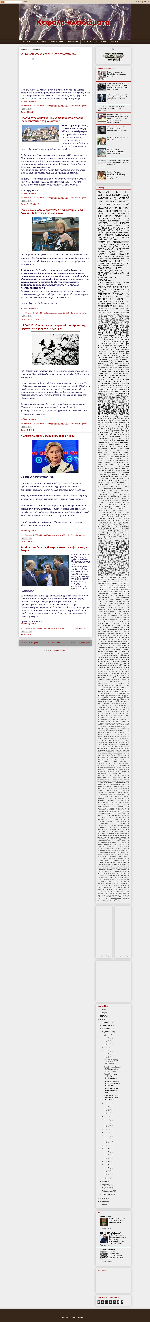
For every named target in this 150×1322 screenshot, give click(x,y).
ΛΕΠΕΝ (123, 391)
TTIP (124, 435)
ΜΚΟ (127, 407)
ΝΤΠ (116, 429)
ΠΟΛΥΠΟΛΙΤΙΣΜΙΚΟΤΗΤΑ (107, 684)
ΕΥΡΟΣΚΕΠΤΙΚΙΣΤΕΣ (104, 723)
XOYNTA (120, 696)
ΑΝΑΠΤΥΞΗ (113, 471)
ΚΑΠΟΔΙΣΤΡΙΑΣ (103, 485)
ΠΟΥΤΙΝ (120, 237)
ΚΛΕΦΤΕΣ (110, 732)
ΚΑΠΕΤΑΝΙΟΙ (122, 611)
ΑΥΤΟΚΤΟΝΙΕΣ (112, 641)
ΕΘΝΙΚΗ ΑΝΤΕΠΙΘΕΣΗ (109, 437)
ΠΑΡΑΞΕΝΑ (115, 750)
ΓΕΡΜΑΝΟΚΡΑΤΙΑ (121, 794)
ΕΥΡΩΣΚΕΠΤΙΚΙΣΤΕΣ (119, 607)
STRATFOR (110, 769)
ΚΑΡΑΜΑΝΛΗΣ (119, 541)
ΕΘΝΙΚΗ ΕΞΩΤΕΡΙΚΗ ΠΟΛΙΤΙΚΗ (113, 316)
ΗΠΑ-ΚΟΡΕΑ (113, 729)
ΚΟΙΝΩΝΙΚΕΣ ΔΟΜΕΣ (118, 837)
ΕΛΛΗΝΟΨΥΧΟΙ (105, 503)
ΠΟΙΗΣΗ (126, 429)
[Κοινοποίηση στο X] (26, 109)
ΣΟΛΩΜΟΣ (103, 885)
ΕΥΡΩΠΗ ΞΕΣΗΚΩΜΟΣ (106, 725)
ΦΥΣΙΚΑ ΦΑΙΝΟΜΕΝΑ (104, 897)
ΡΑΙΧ (102, 625)
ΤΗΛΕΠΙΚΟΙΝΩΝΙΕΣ (103, 761)
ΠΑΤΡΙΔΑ (121, 369)
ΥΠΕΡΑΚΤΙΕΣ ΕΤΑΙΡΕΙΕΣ (117, 893)
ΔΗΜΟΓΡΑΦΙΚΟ (103, 561)
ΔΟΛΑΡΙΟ (101, 647)
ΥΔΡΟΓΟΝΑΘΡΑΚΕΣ (107, 306)
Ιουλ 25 (107, 1057)
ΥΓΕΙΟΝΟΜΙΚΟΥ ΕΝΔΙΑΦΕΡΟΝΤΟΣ (115, 423)
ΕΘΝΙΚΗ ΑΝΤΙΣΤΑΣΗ (110, 324)
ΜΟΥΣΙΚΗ (101, 672)
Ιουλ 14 (107, 1136)
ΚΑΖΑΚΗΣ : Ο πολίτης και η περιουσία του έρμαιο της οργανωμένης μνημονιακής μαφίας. (53, 327)
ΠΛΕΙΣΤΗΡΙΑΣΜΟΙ (106, 282)
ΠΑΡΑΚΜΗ (112, 868)
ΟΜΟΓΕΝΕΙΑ (123, 742)
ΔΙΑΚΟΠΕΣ (101, 800)
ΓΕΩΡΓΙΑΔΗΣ (102, 595)
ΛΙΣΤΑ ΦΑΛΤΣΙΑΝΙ (120, 736)
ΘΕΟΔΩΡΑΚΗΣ (123, 419)
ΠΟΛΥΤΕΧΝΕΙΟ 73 (105, 754)
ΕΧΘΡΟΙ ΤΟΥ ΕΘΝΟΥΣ (116, 727)
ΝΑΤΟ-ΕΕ (121, 852)
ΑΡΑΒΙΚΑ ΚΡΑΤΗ (112, 781)
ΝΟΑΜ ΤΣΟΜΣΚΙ (104, 462)
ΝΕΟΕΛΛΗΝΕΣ (110, 856)
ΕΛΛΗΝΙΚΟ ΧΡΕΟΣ (113, 225)
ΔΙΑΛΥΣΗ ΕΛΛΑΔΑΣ (119, 561)
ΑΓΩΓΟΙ (100, 497)
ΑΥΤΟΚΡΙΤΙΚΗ (113, 785)
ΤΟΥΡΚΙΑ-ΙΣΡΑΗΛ (122, 585)
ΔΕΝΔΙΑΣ (116, 796)
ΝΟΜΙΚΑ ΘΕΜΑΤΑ (103, 860)
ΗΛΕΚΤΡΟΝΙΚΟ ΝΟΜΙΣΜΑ (119, 660)
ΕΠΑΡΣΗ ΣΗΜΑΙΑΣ (107, 817)
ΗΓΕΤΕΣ (100, 482)
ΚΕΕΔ (116, 523)
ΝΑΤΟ (120, 439)
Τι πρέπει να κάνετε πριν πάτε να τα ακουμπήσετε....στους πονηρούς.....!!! (118, 163)
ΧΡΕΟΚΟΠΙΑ (102, 395)
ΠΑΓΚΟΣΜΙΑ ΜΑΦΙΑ (108, 866)
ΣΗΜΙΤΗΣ (101, 411)
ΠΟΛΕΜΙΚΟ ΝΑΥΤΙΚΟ (117, 373)
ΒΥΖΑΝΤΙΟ (101, 790)
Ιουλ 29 (107, 1044)
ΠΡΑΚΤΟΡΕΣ (112, 873)
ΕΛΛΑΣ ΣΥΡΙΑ (103, 654)
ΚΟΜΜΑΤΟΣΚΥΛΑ (104, 511)
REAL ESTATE (119, 344)
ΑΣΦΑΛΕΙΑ (101, 701)
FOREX (119, 767)
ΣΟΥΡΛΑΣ (123, 885)
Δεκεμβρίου (106, 1022)
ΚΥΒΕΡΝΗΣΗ (123, 287)
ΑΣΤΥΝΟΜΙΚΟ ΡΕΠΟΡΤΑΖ (119, 338)
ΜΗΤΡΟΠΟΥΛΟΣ (103, 738)
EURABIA (123, 535)
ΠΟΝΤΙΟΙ (120, 621)
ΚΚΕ (116, 835)
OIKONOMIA (121, 495)
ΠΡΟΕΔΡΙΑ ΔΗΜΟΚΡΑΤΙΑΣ (113, 409)
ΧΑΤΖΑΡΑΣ (101, 555)
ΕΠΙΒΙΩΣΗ (114, 399)
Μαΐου (104, 1181)
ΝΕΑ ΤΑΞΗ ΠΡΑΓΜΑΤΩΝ (120, 487)
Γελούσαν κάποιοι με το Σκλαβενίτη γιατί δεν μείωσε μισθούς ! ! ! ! (117, 74)
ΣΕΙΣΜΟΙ (105, 431)
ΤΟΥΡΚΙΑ (102, 254)
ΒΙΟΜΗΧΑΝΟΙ (122, 701)
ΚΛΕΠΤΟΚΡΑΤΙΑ (120, 442)
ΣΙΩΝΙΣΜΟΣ (114, 411)
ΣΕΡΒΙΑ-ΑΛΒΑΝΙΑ (124, 883)
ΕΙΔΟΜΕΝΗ (121, 806)
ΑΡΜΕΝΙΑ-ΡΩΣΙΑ (124, 781)
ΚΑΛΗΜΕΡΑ (112, 833)
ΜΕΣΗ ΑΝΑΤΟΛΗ (113, 850)
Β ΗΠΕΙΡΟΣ (125, 641)
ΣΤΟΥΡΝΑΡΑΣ (103, 336)
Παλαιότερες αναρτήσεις (80, 643)
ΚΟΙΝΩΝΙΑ (30, 112)
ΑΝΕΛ (124, 775)
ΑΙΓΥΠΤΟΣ (110, 591)
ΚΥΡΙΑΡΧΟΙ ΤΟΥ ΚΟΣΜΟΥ (118, 843)
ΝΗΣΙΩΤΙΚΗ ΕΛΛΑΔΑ (106, 858)
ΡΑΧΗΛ (110, 531)
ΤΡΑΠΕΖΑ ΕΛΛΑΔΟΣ (107, 587)
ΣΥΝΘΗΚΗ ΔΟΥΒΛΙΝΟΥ (105, 759)
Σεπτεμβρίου (107, 1028)
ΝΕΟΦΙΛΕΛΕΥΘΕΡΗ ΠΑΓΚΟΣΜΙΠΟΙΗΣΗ (112, 460)
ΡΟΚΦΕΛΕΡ (125, 877)
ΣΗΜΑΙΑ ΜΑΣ (119, 431)
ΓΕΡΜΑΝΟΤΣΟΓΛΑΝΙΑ (105, 539)
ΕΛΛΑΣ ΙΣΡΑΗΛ (103, 501)
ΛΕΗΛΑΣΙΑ (101, 668)
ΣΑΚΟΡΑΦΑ (101, 883)
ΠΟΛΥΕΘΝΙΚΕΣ (113, 682)
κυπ (117, 901)
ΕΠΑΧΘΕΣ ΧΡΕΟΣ (104, 721)
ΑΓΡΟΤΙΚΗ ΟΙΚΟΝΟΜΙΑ (110, 330)
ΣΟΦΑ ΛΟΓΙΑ (101, 42)
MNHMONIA (105, 362)
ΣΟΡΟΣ (126, 322)
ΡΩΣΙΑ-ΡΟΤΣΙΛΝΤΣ (106, 881)
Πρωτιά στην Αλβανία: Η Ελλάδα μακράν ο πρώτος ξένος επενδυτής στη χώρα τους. (52, 119)
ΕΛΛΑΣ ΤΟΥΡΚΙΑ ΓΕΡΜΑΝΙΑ (113, 567)
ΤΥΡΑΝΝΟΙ (117, 891)
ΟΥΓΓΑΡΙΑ (111, 579)
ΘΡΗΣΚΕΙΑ (102, 301)
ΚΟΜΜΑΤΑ (116, 664)
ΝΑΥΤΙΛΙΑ (113, 619)
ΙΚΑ (102, 662)
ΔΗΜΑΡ (123, 559)
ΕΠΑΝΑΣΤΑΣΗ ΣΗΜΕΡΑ (107, 391)
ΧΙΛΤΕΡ (113, 899)
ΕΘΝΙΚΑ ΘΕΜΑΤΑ (117, 201)
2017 (102, 1016)
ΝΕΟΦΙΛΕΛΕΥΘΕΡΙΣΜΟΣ (113, 489)
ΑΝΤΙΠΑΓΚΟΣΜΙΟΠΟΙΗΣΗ (117, 519)
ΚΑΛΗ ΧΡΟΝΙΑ (120, 662)
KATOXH (113, 346)
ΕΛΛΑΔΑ (101, 332)
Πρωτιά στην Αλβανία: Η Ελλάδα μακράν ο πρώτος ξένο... (112, 1069)
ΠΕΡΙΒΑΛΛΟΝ (103, 581)
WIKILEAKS (102, 471)
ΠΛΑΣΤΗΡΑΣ (119, 581)
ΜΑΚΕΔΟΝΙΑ (107, 387)
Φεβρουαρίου (107, 1191)
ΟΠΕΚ (122, 864)
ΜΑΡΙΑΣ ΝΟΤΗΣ (104, 369)
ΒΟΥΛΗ (100, 354)
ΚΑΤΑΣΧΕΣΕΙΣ (104, 280)
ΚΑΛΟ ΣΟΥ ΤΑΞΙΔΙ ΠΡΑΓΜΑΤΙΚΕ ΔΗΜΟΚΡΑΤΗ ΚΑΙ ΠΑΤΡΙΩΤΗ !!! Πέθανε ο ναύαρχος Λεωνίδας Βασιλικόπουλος (117, 118)
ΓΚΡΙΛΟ (113, 559)
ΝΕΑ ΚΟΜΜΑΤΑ (110, 854)
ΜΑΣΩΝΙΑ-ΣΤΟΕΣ (119, 336)
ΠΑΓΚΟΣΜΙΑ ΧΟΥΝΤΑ (110, 746)
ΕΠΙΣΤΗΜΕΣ (122, 817)
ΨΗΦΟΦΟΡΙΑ (102, 901)
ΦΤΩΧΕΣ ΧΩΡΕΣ (102, 763)
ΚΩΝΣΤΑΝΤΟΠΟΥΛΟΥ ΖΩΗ (108, 407)
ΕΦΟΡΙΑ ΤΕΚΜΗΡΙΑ (117, 825)
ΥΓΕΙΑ (100, 259)
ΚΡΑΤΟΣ (100, 734)
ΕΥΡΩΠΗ (122, 413)
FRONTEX (112, 696)
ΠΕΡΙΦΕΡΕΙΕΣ (121, 870)
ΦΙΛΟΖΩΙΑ (101, 692)
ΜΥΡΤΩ (113, 852)
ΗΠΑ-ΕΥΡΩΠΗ (120, 456)
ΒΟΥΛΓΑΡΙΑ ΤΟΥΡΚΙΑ (111, 788)
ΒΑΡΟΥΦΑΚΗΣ (103, 360)
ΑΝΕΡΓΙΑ (126, 555)
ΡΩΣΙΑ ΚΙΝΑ (101, 756)
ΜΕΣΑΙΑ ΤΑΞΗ (122, 848)
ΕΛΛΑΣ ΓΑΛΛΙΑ (114, 649)
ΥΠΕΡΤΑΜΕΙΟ (102, 895)
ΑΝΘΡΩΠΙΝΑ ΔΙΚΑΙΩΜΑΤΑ (117, 637)
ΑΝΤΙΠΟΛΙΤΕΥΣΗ (104, 639)
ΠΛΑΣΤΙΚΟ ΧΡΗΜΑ (103, 871)
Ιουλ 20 (107, 1116)
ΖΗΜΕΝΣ (103, 660)
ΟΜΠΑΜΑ (103, 515)
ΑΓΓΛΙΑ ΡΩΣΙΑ (112, 771)
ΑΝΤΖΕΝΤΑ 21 (102, 779)
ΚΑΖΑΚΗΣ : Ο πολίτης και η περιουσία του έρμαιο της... (112, 1083)
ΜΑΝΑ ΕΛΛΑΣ (123, 846)
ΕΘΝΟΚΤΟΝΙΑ (113, 647)
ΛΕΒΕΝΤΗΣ (125, 613)
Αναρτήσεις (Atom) (60, 650)
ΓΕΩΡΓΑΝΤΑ (101, 705)
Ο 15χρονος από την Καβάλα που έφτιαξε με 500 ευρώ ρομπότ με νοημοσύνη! (111, 108)
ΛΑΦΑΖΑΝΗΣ (122, 666)
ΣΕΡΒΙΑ (126, 448)
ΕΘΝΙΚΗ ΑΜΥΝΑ (57, 42)
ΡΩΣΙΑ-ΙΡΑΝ (125, 879)
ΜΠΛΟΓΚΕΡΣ (102, 619)
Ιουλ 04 (107, 1164)
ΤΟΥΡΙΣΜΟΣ (102, 553)
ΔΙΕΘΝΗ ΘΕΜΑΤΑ (108, 292)
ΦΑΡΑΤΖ (122, 393)
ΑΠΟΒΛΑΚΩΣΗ (120, 639)
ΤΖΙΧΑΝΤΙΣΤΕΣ (121, 690)
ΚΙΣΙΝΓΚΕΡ (105, 421)
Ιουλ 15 (107, 1132)
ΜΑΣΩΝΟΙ (100, 848)
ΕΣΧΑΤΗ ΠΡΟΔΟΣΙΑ (107, 571)
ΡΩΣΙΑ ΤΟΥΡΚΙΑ (122, 328)
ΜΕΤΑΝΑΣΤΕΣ (122, 247)
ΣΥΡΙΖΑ (111, 308)
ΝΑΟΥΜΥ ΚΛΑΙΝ (119, 674)
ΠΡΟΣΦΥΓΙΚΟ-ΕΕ (112, 529)
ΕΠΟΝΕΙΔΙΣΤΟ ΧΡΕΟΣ (118, 819)
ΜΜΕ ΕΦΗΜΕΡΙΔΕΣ (116, 513)
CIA (128, 633)
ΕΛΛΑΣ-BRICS (117, 715)
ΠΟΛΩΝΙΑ (122, 684)
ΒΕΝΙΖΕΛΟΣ (108, 244)
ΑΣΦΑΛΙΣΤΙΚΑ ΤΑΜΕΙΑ (117, 332)
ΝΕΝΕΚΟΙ (123, 619)
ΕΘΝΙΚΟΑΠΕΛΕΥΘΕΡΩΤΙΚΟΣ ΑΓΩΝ (111, 312)
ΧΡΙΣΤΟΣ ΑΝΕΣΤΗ (115, 589)
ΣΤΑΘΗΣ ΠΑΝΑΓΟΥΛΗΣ (105, 887)
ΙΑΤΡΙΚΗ (107, 829)
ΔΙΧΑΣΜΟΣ (123, 800)
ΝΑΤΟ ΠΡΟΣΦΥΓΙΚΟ (121, 575)
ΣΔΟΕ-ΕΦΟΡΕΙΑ (121, 756)
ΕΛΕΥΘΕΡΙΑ (121, 499)
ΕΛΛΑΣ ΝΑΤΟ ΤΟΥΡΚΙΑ (114, 713)
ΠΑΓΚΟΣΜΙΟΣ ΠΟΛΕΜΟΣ (110, 294)
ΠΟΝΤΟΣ (104, 549)
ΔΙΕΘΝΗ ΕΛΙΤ (102, 563)
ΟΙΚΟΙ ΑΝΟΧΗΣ (123, 446)
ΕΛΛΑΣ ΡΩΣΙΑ (117, 318)
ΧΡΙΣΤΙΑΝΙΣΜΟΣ (122, 899)
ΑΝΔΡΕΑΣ (113, 775)
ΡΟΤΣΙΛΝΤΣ (114, 314)
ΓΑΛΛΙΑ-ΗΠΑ (111, 790)
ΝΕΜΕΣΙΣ (120, 854)
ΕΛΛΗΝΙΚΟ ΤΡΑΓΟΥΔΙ (118, 717)
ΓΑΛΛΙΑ (100, 334)
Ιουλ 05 (107, 1161)
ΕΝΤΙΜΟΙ (126, 816)
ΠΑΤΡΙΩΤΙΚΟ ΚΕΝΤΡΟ (105, 870)
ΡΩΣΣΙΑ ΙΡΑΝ (121, 881)
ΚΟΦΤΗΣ (114, 839)
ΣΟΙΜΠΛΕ (102, 270)
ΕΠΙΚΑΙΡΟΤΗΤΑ (103, 442)
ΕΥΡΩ (100, 318)
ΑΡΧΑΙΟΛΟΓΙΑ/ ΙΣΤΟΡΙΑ (110, 261)
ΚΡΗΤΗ (121, 485)
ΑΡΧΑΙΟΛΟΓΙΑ (119, 358)
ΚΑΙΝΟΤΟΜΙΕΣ (102, 833)
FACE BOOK (104, 635)
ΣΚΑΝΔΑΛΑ (108, 249)
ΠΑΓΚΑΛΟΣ (113, 515)
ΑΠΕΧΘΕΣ (123, 700)
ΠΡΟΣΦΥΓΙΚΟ (119, 326)
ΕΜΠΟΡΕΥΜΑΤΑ (123, 569)
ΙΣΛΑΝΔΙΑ (125, 521)
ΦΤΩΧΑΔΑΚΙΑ (103, 535)
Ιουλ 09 (107, 1148)
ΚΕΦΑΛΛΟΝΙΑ (122, 731)
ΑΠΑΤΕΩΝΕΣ (122, 591)
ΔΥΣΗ (123, 707)
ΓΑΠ (127, 263)
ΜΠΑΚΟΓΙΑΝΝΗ (120, 617)
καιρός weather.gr (104, 956)
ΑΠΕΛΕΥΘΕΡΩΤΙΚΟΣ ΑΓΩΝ (113, 342)
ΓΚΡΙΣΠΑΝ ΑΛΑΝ (121, 705)
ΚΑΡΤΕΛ (100, 731)
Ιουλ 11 (107, 1142)
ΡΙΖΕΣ (118, 877)
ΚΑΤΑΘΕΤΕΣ (102, 545)
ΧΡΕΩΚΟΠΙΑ (102, 383)
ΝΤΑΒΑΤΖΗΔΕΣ (103, 429)
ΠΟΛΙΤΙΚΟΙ (102, 346)
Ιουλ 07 (107, 1155)
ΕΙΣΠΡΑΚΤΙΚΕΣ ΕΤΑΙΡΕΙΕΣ (106, 808)
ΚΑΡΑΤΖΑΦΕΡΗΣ (104, 543)
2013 (102, 1205)
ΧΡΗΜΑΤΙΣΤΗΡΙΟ (120, 469)
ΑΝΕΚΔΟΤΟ (125, 698)
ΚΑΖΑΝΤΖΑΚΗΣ (105, 523)
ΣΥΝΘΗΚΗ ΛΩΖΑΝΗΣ (119, 688)
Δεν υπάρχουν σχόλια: (79, 106)
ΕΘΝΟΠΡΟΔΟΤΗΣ (116, 711)
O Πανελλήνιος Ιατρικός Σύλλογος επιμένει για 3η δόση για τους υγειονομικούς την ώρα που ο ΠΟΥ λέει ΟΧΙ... (117, 1239)
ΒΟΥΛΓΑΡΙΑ (125, 471)
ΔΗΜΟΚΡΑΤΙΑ (103, 397)
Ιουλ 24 (107, 1103)
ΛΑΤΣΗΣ (121, 844)
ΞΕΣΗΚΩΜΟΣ (103, 344)
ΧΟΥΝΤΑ (116, 433)
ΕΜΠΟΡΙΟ (101, 314)
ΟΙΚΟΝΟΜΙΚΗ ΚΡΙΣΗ (106, 393)
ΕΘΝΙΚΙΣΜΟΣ (105, 709)
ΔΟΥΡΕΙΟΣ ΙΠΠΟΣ (112, 802)
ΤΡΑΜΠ (100, 338)
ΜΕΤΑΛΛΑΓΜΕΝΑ (104, 575)
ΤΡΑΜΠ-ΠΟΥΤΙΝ (120, 631)
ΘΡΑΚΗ (126, 314)
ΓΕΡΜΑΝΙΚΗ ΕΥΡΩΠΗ (108, 263)
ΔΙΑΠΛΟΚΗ (110, 645)
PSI (114, 635)
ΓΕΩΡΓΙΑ (122, 403)
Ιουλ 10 (107, 1145)
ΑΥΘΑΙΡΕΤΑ (111, 701)
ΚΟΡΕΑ (126, 383)
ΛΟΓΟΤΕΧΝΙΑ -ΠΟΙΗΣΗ (120, 385)
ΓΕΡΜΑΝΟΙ (103, 214)
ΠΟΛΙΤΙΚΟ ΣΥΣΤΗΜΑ (121, 680)
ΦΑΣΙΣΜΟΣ (113, 895)
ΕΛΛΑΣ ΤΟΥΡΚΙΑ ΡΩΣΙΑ (114, 812)
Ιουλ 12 (107, 1139)
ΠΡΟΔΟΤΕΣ (105, 322)
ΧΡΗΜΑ (113, 535)
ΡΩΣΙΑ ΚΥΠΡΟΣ (115, 879)
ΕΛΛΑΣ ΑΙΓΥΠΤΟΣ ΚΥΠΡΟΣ (106, 810)
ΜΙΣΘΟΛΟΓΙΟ (115, 738)
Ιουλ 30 (107, 1041)
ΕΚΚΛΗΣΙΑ (116, 475)
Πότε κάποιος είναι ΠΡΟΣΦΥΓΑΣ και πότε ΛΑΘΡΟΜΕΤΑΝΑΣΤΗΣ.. (116, 151)
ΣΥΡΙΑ (104, 356)
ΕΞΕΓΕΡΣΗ (115, 383)
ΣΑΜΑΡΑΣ (106, 266)
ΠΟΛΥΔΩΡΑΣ (102, 583)
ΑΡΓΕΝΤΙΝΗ (102, 559)
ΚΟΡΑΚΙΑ (125, 664)
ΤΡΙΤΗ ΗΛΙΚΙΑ (117, 889)
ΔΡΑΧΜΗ (116, 371)
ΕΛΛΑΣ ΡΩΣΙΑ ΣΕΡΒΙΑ (117, 652)
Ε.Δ (124, 330)
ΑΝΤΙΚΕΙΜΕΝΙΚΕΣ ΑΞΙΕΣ (108, 700)
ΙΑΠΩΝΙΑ (100, 829)
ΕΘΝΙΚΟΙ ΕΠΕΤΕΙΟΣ (119, 709)
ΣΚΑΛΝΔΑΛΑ (114, 627)
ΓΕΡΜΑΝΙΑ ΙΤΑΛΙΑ (106, 794)
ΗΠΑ (105, 299)
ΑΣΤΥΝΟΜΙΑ (102, 441)
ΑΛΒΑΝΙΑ (119, 395)
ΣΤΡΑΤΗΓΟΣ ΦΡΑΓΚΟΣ (118, 758)
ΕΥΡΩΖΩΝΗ (118, 304)
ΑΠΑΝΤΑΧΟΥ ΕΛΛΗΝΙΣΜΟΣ (113, 557)
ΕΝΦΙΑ (111, 340)
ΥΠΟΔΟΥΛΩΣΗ (121, 517)
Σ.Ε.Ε (111, 756)
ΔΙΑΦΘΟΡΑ (122, 645)
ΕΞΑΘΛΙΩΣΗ (106, 478)
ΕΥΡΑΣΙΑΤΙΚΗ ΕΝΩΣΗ (105, 821)
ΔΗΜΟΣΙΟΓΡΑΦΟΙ (108, 473)
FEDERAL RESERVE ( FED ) (106, 767)
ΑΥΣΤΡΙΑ (101, 641)
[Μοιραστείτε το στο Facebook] (28, 109)
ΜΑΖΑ (119, 458)
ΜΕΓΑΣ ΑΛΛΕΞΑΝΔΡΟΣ (109, 444)
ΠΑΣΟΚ (105, 358)
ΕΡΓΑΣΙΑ (119, 270)
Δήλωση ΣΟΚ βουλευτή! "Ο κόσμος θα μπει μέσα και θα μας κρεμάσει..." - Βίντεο (117, 97)
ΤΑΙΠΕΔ (106, 237)
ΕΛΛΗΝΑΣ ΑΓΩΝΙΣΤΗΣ (119, 656)
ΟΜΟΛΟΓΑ (101, 678)
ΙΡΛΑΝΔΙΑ (124, 829)
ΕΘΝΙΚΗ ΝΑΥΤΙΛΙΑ (122, 379)
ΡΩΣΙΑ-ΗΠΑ (102, 375)
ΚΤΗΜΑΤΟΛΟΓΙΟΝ (120, 734)
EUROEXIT (112, 765)
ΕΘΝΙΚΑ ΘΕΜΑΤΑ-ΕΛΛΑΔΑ (110, 1233)
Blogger (85, 1317)
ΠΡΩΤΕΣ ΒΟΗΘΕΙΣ (105, 875)
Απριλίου (105, 1185)
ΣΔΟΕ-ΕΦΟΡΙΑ (104, 287)
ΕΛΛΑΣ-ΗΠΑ (113, 476)
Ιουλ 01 (107, 1174)
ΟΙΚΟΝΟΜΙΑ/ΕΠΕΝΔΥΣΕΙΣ (117, 235)
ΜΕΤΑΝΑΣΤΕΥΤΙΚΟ (105, 446)
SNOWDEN (101, 769)
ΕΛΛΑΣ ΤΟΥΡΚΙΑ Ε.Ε (117, 603)
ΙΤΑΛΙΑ (116, 322)
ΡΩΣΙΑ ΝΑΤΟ (104, 415)
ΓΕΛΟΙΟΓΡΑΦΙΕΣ (103, 792)
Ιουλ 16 (107, 1129)
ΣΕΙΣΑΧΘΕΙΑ (101, 758)
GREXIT (114, 435)
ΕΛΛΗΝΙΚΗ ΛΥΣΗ (120, 814)
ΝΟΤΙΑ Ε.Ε (123, 860)
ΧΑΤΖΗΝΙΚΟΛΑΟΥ (104, 694)
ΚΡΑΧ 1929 (121, 841)
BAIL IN (126, 433)
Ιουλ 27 (107, 1051)
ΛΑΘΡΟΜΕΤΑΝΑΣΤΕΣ (107, 277)
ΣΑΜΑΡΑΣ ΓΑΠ (111, 883)
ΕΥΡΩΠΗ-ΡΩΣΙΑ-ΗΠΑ (121, 503)
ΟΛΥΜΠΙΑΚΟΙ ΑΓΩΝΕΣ (110, 864)
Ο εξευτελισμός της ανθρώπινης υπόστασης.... (49, 53)
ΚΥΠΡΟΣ (123, 198)
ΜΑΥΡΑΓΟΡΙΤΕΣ (120, 525)
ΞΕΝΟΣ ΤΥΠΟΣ (115, 862)
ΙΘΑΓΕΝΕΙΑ (115, 829)
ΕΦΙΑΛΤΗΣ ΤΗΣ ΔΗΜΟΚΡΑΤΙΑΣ (111, 609)
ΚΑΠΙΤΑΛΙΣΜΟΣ (103, 664)
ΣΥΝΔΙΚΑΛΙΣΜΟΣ (118, 533)
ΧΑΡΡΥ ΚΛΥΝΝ (118, 401)
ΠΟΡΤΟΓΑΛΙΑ (102, 464)
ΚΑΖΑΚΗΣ (30, 430)
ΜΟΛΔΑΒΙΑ (122, 670)
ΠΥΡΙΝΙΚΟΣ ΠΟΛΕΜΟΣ (120, 875)
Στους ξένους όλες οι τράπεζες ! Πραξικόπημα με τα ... (112, 1076)
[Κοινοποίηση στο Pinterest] (31, 109)
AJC (120, 763)
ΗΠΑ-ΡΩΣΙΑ (102, 405)
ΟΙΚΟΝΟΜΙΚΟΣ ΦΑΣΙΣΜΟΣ (117, 577)
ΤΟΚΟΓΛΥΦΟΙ (124, 340)
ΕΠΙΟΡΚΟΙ (109, 658)
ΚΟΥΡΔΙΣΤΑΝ (121, 573)
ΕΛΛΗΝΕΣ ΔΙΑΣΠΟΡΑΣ (106, 569)
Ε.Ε (127, 191)
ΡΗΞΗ (111, 877)
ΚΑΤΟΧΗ (103, 198)
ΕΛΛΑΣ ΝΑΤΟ (124, 565)
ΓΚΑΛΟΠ (110, 705)
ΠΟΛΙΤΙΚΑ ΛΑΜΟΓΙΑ (121, 421)
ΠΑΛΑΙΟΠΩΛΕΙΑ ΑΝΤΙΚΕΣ (116, 748)
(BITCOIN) (113, 763)
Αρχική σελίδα (54, 643)
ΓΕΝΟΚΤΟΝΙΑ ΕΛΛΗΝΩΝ (107, 452)
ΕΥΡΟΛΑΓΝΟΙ (121, 821)
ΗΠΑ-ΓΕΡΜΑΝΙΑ (118, 482)
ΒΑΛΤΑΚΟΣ (123, 786)
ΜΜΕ (120, 218)
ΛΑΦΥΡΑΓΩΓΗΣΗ (103, 846)
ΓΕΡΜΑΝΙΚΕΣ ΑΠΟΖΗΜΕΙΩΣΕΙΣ (113, 242)
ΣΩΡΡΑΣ (110, 585)
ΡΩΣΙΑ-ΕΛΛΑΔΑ (114, 625)
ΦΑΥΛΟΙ (103, 589)
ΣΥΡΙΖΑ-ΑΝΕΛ (103, 433)
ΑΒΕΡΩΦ (100, 771)
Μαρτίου (105, 1188)
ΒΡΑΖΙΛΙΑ (124, 788)
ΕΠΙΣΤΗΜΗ (101, 819)
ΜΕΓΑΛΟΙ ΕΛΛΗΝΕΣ (105, 670)
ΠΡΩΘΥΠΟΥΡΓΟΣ (104, 623)
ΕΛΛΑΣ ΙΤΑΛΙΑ (114, 599)
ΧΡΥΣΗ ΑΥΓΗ (118, 221)
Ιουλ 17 (107, 1126)
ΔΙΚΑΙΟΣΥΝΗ (41, 42)
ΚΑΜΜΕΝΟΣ (123, 214)
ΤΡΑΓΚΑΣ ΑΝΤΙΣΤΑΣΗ (113, 381)
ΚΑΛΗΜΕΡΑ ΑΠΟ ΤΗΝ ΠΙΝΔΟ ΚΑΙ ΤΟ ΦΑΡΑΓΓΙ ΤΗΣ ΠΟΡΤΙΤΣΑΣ (117, 1221)
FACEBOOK (123, 765)
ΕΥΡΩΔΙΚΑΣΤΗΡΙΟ (103, 823)
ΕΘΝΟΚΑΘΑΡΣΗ (103, 597)
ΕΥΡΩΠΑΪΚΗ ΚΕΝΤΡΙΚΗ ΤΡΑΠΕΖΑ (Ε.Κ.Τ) (113, 320)
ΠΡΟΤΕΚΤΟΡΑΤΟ (104, 328)
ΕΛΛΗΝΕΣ (120, 427)
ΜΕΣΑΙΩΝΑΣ (101, 850)
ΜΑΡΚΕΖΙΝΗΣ (117, 547)
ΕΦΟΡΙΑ (124, 207)
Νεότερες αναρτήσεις (29, 643)
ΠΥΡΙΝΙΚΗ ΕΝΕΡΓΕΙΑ (121, 623)
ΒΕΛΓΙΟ (100, 788)
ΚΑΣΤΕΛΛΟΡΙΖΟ (120, 543)
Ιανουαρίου (106, 1194)
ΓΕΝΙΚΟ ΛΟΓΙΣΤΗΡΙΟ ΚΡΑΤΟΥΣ (119, 792)
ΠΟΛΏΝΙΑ (116, 871)
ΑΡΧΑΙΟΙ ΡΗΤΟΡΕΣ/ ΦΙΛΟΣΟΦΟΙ (111, 389)
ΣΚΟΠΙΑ (126, 411)
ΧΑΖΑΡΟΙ (119, 897)
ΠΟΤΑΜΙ (115, 356)
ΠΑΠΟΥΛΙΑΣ (124, 515)
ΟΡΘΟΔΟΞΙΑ (120, 462)
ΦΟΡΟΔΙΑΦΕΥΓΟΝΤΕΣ (118, 692)
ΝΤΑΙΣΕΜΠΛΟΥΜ (103, 862)
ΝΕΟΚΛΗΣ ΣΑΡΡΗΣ (123, 856)
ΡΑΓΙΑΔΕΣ (115, 549)
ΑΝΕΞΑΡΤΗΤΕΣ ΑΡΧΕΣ (118, 777)
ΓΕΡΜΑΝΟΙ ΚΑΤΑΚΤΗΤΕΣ (109, 643)
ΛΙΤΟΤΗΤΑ (113, 846)
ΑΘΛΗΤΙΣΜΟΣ (102, 773)
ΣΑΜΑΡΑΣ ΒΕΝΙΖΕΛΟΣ (118, 583)
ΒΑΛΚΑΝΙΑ (101, 593)
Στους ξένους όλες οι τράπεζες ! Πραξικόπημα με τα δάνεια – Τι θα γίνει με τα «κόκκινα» (52, 212)
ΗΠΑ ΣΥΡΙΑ (111, 827)
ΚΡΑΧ (108, 734)
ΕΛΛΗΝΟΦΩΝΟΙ (102, 719)
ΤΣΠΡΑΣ (106, 891)
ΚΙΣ (111, 835)
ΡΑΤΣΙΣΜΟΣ (102, 371)
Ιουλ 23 (107, 1107)
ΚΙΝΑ (103, 365)
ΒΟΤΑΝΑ (123, 497)
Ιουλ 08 (107, 1152)
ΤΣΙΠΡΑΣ (119, 299)
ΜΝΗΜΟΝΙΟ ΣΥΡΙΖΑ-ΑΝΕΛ (107, 527)
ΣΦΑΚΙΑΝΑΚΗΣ (113, 629)
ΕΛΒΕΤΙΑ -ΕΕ (122, 808)
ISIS (101, 591)
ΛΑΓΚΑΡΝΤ (102, 513)
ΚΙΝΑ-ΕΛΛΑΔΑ (103, 835)
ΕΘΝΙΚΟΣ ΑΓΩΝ (102, 711)
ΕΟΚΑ (113, 719)
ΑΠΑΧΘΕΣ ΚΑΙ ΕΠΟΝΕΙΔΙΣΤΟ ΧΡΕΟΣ (113, 267)
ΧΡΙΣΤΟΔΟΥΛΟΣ (117, 633)
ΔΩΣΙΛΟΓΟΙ (104, 207)
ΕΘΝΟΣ (104, 385)
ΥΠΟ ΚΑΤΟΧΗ (119, 553)
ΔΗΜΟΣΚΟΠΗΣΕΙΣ (118, 441)
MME (99, 537)
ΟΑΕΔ (99, 864)
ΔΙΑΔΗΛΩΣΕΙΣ (122, 798)
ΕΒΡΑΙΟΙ (122, 308)
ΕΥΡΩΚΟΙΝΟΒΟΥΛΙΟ (120, 723)
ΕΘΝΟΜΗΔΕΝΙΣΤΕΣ (121, 350)
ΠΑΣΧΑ (123, 579)
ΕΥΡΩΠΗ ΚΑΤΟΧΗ (122, 658)
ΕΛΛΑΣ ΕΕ (101, 812)
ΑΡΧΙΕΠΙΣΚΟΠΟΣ (121, 783)
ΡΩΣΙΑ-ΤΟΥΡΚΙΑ (118, 375)
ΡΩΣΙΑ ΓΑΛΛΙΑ (104, 879)
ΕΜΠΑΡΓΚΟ (101, 816)
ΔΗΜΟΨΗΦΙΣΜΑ (104, 427)
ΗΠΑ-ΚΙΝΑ (113, 505)
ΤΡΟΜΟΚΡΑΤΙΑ (123, 587)
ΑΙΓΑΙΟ (121, 387)
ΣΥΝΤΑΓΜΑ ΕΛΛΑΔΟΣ (121, 360)
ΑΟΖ (105, 289)
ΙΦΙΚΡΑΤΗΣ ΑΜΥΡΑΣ (118, 831)
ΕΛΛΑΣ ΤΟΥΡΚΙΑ (106, 297)
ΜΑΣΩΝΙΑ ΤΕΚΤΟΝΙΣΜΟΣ (117, 668)
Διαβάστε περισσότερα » (29, 101)
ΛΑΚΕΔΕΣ (114, 613)
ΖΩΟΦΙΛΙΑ (101, 611)
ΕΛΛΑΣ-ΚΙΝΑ (115, 654)
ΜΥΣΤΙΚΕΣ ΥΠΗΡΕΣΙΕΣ (112, 740)
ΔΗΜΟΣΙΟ (105, 367)
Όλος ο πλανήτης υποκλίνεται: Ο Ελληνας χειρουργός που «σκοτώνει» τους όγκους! (117, 175)
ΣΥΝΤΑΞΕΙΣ (103, 218)
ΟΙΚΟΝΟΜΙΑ (73, 42)
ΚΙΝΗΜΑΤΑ (101, 732)
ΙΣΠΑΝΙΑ (111, 611)
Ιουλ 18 (107, 1123)
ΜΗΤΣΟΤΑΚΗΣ (103, 487)
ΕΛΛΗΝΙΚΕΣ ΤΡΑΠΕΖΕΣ (35, 319)
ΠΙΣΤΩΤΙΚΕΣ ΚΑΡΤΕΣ (113, 752)
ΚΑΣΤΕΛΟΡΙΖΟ (110, 731)
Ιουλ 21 (107, 1113)
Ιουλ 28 (107, 1047)
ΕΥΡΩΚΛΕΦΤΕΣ (120, 823)
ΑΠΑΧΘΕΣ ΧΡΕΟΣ (117, 537)
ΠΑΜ (127, 748)
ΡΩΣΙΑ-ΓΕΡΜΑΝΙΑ (106, 517)
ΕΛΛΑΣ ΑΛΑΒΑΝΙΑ (121, 810)
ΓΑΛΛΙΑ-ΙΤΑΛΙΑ (122, 790)
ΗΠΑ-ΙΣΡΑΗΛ (123, 827)
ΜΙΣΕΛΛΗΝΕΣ (104, 852)
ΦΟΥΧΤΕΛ (115, 493)
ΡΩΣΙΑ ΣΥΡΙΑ (122, 531)
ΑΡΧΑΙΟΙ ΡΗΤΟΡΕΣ (106, 783)
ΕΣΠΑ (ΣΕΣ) (120, 721)
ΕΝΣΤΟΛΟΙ (125, 476)
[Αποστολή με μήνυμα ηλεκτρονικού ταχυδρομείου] (22, 109)
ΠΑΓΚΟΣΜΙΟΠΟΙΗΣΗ (107, 240)
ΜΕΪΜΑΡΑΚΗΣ (125, 850)
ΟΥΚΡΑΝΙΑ (119, 289)
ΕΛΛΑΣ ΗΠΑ (111, 565)
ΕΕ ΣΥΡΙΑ (107, 804)
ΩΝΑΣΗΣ (110, 901)
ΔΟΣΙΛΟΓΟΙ (120, 595)
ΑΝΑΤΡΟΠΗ (111, 497)
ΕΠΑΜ (100, 658)
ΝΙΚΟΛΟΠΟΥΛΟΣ (121, 858)
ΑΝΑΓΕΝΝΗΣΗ (115, 698)
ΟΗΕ (101, 577)
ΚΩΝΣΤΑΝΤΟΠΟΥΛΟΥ (104, 844)
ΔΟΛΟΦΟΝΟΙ (108, 707)
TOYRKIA (120, 769)
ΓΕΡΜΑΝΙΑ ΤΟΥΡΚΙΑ (105, 499)
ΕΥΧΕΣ (102, 505)
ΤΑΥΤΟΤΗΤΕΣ (122, 887)
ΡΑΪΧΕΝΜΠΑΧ (116, 686)
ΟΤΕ (128, 864)
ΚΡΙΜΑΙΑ (121, 511)
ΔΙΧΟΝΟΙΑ (101, 802)
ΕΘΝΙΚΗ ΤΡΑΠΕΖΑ (120, 804)
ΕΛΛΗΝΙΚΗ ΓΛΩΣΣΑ (106, 605)
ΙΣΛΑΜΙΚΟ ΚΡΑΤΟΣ (119, 507)
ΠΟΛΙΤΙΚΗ (87, 42)
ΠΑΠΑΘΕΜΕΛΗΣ (105, 750)
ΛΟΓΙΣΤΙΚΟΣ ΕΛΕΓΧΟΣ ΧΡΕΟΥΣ (113, 615)
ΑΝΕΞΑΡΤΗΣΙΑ (102, 777)
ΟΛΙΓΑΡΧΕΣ (121, 676)
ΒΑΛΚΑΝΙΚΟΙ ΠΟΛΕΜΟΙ (118, 593)
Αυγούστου (106, 1032)
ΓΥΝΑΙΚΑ (108, 796)
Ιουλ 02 (107, 1171)
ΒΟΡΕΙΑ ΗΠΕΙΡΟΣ (103, 703)
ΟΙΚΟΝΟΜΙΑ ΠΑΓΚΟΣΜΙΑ (119, 354)
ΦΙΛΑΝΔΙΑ (124, 761)
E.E (111, 365)
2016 (102, 1019)
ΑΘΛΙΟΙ (106, 698)
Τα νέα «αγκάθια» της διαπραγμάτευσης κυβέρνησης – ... (111, 1098)
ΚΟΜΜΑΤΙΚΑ (101, 839)
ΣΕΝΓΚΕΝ (101, 585)
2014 (102, 1201)
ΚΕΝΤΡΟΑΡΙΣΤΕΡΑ (123, 833)
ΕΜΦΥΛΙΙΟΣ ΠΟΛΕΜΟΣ (114, 816)
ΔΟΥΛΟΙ (117, 707)
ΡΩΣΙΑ (119, 230)
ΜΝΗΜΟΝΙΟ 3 (103, 617)
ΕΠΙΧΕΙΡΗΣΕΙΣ (103, 456)
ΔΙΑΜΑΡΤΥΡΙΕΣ (112, 800)
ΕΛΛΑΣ (126, 282)
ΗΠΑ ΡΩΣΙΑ (115, 521)
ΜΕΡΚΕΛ (119, 301)
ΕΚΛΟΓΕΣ (124, 223)
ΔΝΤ (99, 228)
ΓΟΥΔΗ (100, 707)
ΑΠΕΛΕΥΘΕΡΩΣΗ (107, 413)
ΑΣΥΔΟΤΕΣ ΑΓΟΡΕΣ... (113, 450)
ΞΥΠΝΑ (125, 862)
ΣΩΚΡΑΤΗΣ (122, 759)
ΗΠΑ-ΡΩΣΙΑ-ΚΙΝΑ (123, 571)
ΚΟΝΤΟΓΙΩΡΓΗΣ (122, 732)
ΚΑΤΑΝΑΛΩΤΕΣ (106, 573)
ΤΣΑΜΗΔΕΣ (115, 761)
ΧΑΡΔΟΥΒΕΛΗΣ (103, 379)
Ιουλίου (105, 1035)
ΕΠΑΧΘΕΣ (123, 719)
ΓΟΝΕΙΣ (100, 796)
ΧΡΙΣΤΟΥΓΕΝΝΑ (114, 555)
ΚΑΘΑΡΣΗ (123, 729)
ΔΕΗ (103, 340)
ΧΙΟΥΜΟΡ (101, 519)
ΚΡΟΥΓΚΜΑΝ (102, 613)
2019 (102, 1010)
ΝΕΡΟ (127, 547)
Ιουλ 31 (107, 1038)
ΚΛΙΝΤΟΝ (30, 541)
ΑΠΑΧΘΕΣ (123, 779)
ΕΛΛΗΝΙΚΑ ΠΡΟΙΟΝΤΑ (120, 397)
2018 (102, 1013)
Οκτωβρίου (106, 1025)
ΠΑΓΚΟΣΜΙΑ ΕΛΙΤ (105, 491)
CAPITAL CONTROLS (113, 425)
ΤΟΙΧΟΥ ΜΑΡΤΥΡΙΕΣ (104, 889)
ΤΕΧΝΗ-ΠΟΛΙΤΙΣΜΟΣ (105, 690)
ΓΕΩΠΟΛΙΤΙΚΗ (103, 521)
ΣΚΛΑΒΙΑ (101, 533)
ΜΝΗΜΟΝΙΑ (113, 195)
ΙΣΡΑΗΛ (112, 364)
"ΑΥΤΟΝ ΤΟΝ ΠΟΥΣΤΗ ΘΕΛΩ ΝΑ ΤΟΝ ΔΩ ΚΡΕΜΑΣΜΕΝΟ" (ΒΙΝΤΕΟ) (117, 128)
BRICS (127, 589)
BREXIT (104, 435)
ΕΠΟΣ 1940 (122, 480)
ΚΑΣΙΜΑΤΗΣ (102, 509)
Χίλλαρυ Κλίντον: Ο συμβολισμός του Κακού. (48, 435)
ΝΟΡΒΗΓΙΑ (114, 860)
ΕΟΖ (103, 399)
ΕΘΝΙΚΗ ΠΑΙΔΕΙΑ (117, 259)
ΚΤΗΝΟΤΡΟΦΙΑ (102, 843)
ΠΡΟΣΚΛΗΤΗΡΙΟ (124, 873)
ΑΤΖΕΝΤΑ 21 (101, 785)
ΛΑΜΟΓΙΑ (102, 221)
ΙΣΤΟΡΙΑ (111, 228)
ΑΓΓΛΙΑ (123, 352)
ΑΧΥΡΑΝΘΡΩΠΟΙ (112, 786)
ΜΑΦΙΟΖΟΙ (110, 848)
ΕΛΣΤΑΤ (126, 356)
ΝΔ (128, 513)
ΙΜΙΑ (109, 662)
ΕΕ (128, 707)
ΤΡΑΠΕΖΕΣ (115, 42)
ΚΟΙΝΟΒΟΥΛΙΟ (103, 439)
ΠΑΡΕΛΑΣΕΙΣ (123, 868)
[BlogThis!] (24, 109)
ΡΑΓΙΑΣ (115, 754)
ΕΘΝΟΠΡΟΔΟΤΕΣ (114, 211)
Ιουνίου (105, 1178)
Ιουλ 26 (107, 1054)
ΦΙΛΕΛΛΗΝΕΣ (102, 633)
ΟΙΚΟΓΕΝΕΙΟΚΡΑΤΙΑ (105, 676)
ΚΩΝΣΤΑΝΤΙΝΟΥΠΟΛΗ (104, 736)
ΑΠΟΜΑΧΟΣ (101, 781)
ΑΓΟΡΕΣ (101, 304)
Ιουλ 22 (107, 1110)
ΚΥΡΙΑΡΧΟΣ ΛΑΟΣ (107, 666)
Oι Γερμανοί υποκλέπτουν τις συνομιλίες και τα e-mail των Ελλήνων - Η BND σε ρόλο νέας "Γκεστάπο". (118, 86)
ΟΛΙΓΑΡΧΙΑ (113, 742)
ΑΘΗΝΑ (124, 771)
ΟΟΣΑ (100, 579)
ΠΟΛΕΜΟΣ (126, 752)
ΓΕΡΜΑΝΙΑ (118, 334)
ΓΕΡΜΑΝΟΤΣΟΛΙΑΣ (120, 703)
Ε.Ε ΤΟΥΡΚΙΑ (115, 563)
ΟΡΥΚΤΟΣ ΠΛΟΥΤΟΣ (109, 448)
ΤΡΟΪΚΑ (29, 634)
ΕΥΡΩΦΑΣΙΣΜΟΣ (103, 825)
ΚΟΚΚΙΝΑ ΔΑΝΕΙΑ (118, 405)
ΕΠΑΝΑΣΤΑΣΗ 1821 (108, 352)
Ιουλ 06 (107, 1158)
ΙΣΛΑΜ (106, 285)
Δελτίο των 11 (105, 1217)
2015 (102, 1198)
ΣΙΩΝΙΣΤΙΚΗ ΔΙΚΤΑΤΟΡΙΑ (117, 551)
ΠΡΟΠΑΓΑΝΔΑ (103, 686)
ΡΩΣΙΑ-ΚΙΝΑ (115, 464)
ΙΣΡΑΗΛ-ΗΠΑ (101, 831)
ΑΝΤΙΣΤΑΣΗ (25, 42)
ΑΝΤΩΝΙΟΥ (113, 779)
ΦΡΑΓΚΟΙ (123, 895)
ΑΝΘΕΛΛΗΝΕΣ (123, 365)
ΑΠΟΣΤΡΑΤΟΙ (103, 310)
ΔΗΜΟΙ (111, 798)
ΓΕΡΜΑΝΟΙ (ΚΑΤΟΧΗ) (106, 403)
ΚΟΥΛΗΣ (101, 458)
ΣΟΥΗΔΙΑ (114, 885)
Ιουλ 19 (107, 1120)
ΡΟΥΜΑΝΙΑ (123, 754)
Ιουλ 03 (107, 1168)
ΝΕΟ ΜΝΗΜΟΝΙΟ (120, 232)
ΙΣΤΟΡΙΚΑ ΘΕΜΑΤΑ (107, 1250)
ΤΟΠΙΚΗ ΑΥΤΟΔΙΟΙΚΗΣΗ (109, 377)
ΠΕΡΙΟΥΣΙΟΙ (102, 621)
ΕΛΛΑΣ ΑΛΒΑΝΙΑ (33, 204)
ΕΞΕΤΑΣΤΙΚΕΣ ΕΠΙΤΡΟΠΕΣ (116, 454)
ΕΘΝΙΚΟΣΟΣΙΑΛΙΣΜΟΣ (104, 806)
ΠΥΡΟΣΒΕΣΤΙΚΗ (102, 877)
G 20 (125, 767)
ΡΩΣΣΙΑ (106, 688)
